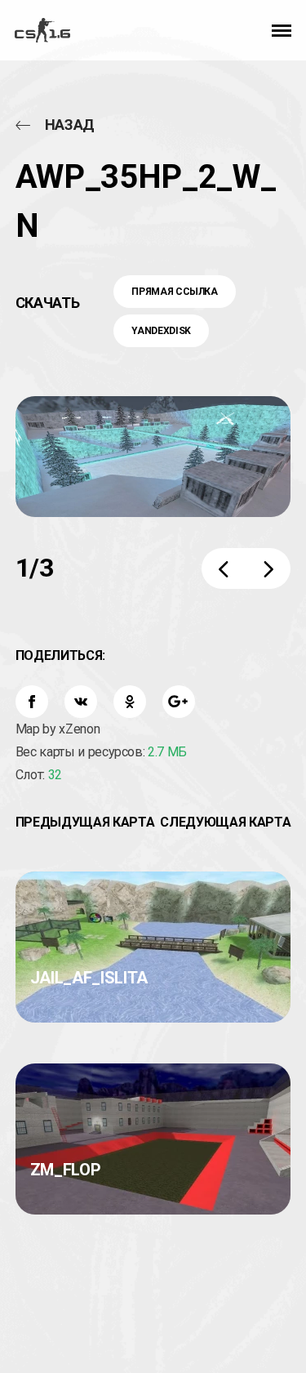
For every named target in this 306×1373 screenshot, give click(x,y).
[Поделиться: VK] (80, 701)
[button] (281, 30)
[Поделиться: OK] (129, 701)
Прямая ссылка (174, 291)
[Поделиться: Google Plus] (178, 701)
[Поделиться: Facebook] (32, 701)
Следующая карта (225, 822)
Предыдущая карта (85, 822)
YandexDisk (161, 331)
